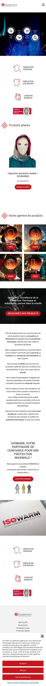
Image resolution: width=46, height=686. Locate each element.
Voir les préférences (23, 677)
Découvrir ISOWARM (23, 479)
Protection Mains (23, 631)
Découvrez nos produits (23, 313)
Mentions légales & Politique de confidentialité (23, 683)
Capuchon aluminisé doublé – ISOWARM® (23, 175)
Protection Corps (23, 628)
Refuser (23, 670)
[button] (42, 636)
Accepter (23, 663)
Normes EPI (23, 622)
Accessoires (23, 625)
